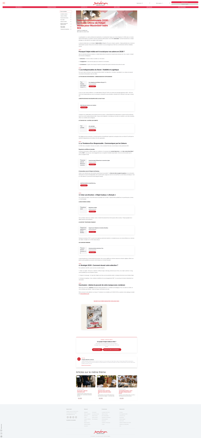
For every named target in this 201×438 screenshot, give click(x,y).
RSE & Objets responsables (63, 27)
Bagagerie (86, 412)
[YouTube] (76, 417)
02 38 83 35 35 (75, 411)
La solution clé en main (106, 412)
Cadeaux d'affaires (64, 15)
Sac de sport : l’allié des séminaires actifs (82, 391)
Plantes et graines (87, 424)
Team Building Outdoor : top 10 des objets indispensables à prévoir (125, 392)
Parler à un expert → (97, 349)
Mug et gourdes (87, 422)
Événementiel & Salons (64, 17)
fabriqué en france (51, 7)
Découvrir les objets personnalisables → (112, 349)
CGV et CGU (122, 420)
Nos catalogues (182, 7)
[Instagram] (70, 417)
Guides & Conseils (64, 21)
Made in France (95, 415)
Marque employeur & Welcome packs (64, 24)
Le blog (103, 424)
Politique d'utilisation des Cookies (125, 422)
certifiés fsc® (84, 7)
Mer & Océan (117, 7)
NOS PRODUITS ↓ (19, 7)
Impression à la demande (106, 417)
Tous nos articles (63, 11)
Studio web (104, 420)
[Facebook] (73, 417)
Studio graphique (105, 419)
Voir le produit (92, 86)
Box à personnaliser (105, 415)
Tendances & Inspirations (65, 29)
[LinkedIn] (67, 417)
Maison (85, 420)
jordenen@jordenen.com (70, 414)
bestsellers (149, 7)
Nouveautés (94, 412)
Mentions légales (122, 419)
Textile (85, 417)
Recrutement (122, 417)
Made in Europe (95, 417)
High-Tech (86, 415)
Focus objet (62, 19)
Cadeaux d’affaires (87, 419)
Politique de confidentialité (124, 424)
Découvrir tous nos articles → (86, 365)
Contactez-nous (122, 415)
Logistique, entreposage (106, 422)
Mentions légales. (107, 436)
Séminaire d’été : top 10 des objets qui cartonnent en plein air (104, 392)
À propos (121, 412)
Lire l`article (80, 398)
